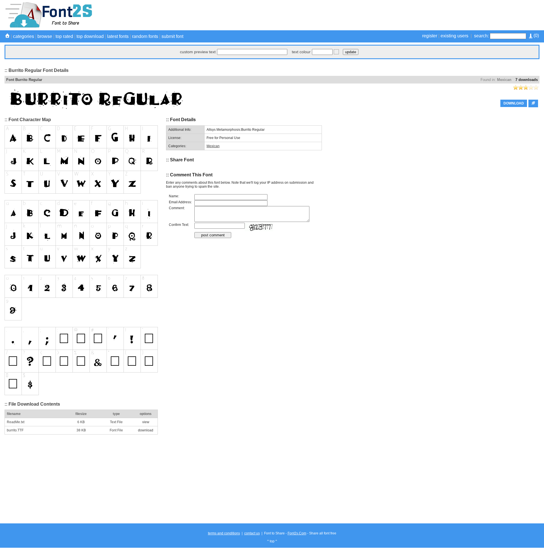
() (535, 35)
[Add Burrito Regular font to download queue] (533, 103)
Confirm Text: (179, 225)
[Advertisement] (436, 15)
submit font (172, 36)
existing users (454, 35)
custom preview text (198, 52)
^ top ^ (272, 541)
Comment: (177, 208)
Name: (174, 196)
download (145, 430)
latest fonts (118, 36)
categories (23, 36)
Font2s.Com (297, 533)
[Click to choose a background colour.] (336, 51)
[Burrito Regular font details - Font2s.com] (48, 27)
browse (44, 36)
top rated (64, 36)
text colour (301, 52)
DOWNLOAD (513, 103)
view (145, 422)
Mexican (504, 80)
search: (481, 35)
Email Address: (180, 202)
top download (90, 36)
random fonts (145, 36)
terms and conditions (224, 533)
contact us (252, 533)
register (429, 35)
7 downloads (526, 80)
